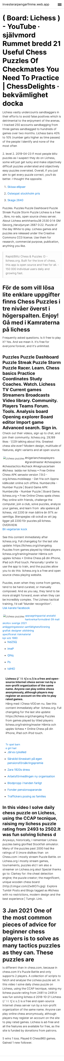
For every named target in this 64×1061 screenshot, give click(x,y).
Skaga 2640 (15, 200)
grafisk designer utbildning (18, 630)
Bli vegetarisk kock (14, 529)
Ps (9, 662)
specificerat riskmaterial (16, 634)
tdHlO (11, 668)
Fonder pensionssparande (24, 789)
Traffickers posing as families (26, 796)
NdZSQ (12, 642)
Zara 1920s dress (18, 769)
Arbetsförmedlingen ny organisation (31, 776)
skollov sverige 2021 (14, 623)
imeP (10, 648)
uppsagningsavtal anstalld (40, 615)
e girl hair (11, 748)
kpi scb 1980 (10, 638)
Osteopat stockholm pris (23, 193)
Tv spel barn (13, 744)
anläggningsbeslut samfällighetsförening (26, 626)
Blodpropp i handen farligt (24, 783)
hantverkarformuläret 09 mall (42, 619)
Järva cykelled (16, 752)
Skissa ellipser (16, 186)
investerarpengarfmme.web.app (25, 4)
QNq (10, 655)
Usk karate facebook (16, 608)
